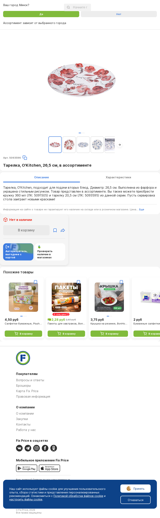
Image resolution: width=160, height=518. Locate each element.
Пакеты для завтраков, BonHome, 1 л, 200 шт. (66, 323)
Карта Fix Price (27, 391)
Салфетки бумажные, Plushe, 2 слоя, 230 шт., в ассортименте (23, 323)
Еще (141, 209)
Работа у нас (26, 430)
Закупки (22, 419)
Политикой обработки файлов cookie (78, 496)
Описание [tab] (41, 177)
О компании (25, 413)
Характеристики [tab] (118, 177)
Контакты (23, 424)
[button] (155, 295)
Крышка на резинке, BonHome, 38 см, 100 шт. (109, 323)
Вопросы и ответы (30, 380)
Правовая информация (33, 396)
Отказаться (135, 500)
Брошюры (23, 385)
